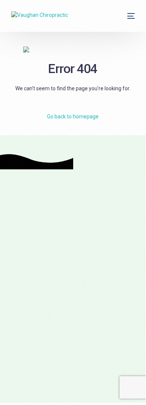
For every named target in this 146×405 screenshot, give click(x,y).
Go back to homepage (73, 117)
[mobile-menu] (130, 16)
